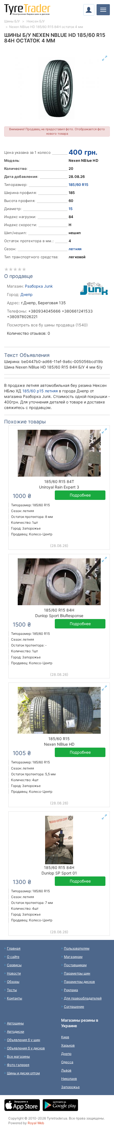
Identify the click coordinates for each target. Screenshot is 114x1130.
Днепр (26, 294)
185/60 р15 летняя (40, 390)
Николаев (69, 1079)
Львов (66, 1070)
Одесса (67, 1062)
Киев (65, 1037)
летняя (75, 249)
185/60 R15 (78, 184)
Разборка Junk (39, 286)
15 (70, 208)
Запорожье (70, 1087)
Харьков (68, 1045)
